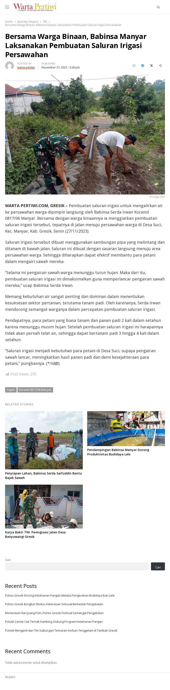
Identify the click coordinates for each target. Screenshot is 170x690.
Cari (8, 560)
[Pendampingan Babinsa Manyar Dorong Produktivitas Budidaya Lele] (126, 414)
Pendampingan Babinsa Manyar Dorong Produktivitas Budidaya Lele (118, 452)
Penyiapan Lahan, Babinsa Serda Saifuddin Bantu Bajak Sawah (43, 475)
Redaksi (10, 677)
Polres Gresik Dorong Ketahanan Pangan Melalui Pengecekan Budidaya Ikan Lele (60, 595)
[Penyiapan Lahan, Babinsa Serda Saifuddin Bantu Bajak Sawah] (44, 414)
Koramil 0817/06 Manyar (35, 390)
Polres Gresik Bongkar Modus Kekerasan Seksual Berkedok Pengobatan (54, 604)
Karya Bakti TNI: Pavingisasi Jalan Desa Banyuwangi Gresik (35, 534)
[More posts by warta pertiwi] (9, 64)
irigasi (11, 390)
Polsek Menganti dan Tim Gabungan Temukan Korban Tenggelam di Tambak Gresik (61, 630)
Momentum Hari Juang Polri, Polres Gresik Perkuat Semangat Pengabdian (54, 613)
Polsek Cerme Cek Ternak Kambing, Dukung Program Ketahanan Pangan (54, 622)
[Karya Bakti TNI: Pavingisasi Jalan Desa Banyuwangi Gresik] (44, 487)
